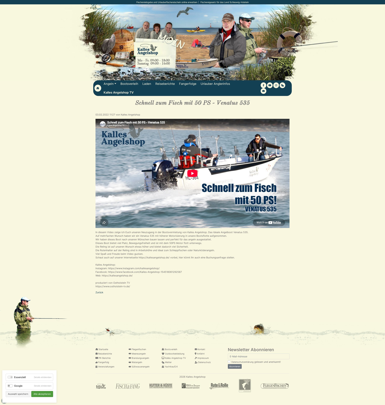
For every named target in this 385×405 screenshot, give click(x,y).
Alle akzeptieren (42, 394)
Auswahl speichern (18, 394)
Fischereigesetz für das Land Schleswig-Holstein (224, 2)
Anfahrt (200, 353)
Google (18, 385)
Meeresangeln (138, 353)
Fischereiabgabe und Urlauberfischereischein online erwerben (166, 2)
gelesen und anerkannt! (256, 361)
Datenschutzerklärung (242, 362)
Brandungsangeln (140, 358)
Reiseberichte (105, 353)
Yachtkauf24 (171, 366)
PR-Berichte (104, 358)
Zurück (99, 292)
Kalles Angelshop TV (175, 358)
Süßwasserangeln (140, 366)
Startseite (103, 349)
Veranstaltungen (105, 366)
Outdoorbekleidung (174, 353)
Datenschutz (204, 362)
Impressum (203, 358)
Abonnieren (234, 366)
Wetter (168, 362)
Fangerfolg (103, 362)
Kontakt (201, 349)
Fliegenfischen (138, 349)
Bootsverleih (170, 349)
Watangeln (136, 362)
